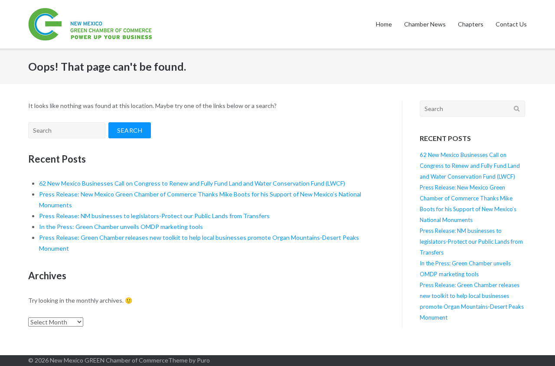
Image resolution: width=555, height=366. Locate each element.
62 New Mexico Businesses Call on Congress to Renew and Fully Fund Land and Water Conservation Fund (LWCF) (192, 183)
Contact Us (511, 24)
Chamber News (425, 24)
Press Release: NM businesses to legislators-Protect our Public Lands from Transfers (154, 215)
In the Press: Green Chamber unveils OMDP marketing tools (121, 226)
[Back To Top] (533, 345)
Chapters (470, 24)
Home (384, 24)
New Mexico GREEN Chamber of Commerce (109, 360)
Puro (203, 360)
